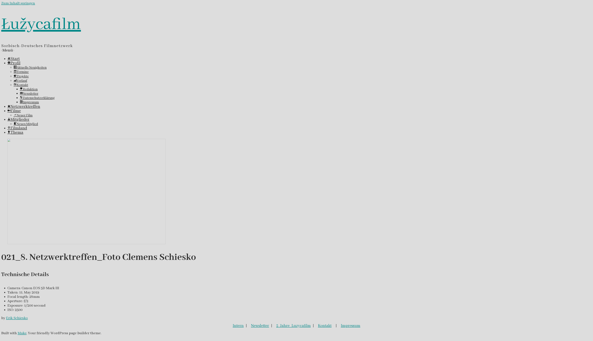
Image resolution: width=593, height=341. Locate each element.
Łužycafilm (41, 24)
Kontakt (325, 325)
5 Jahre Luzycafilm (293, 325)
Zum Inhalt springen (18, 3)
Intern (238, 325)
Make (22, 333)
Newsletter (260, 325)
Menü (7, 50)
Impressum (350, 325)
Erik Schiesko (17, 318)
